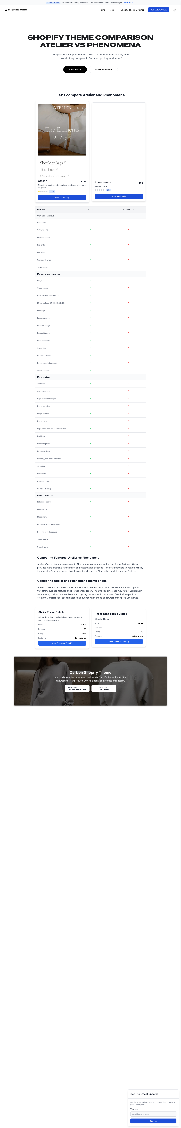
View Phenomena (103, 69)
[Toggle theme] (174, 10)
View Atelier (75, 69)
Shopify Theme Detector (132, 10)
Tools (111, 10)
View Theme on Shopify (62, 643)
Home (102, 10)
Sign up (153, 1121)
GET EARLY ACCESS (158, 10)
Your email (135, 1109)
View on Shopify (62, 197)
